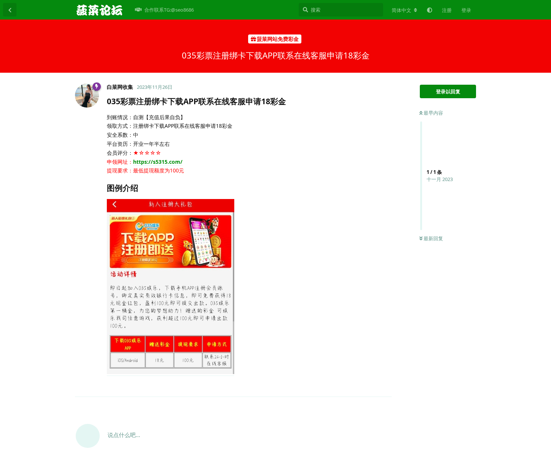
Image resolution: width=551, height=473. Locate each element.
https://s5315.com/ (158, 161)
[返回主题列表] (9, 9)
